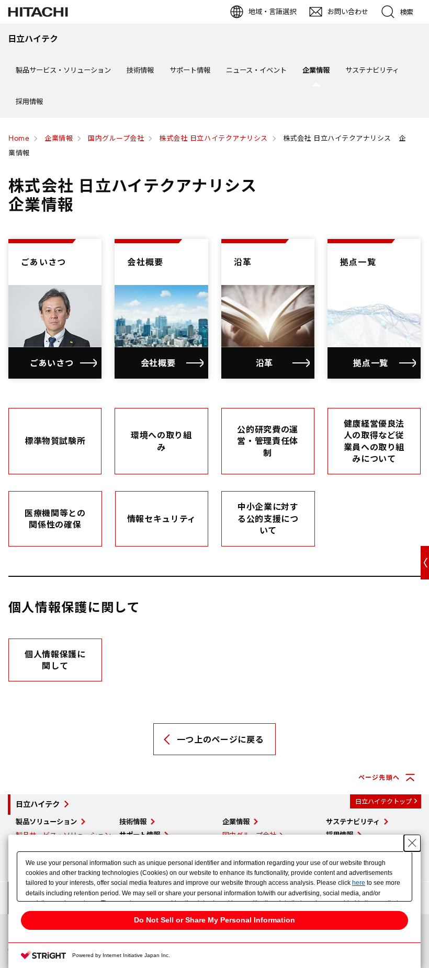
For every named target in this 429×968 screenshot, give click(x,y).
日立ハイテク (38, 804)
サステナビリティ (372, 70)
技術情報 (140, 70)
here (358, 882)
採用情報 (29, 101)
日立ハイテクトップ (383, 801)
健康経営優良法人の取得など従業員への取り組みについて (374, 441)
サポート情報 (190, 70)
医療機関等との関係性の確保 (55, 519)
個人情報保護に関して (55, 660)
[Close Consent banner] (412, 843)
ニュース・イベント (256, 70)
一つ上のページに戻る (220, 739)
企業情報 (316, 70)
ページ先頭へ (379, 777)
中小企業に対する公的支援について (268, 519)
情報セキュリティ (161, 519)
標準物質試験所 (55, 441)
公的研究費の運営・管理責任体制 (267, 441)
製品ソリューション (46, 821)
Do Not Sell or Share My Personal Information (214, 920)
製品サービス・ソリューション (63, 70)
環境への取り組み (161, 441)
